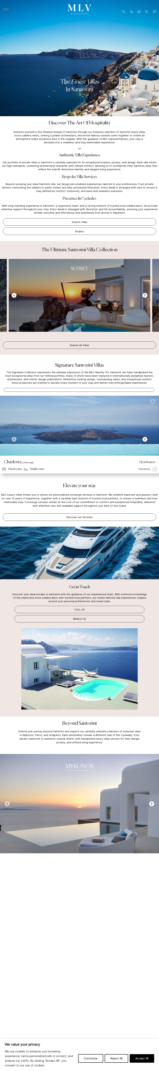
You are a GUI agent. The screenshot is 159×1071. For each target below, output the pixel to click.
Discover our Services (80, 517)
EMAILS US (79, 618)
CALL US (79, 609)
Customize (91, 1058)
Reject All (116, 1058)
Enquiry (79, 231)
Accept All (142, 1058)
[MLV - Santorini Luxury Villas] (79, 9)
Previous (14, 295)
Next (145, 295)
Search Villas (79, 221)
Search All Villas (79, 345)
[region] (79, 1055)
